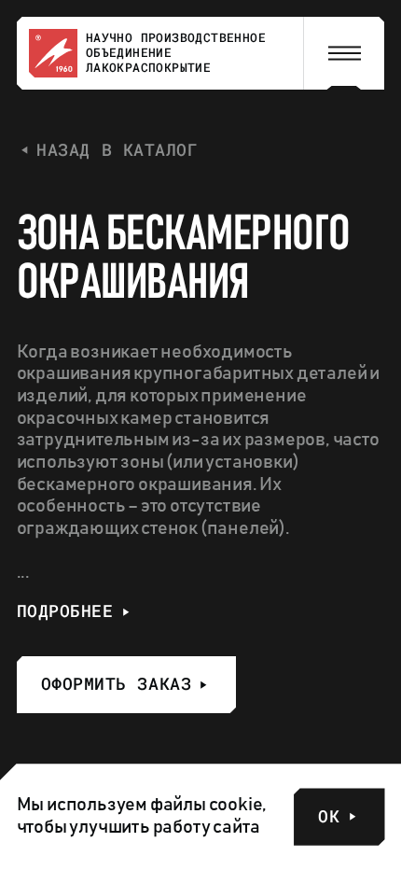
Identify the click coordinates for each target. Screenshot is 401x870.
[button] (344, 54)
